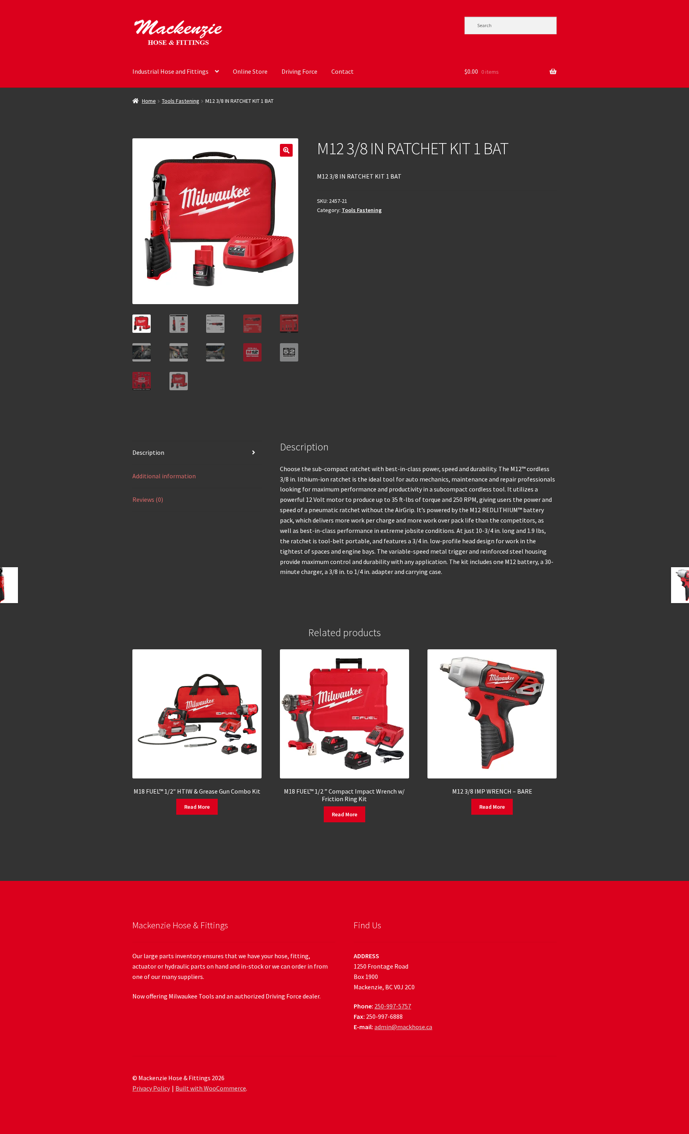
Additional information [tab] (164, 476)
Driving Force (299, 71)
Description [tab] (148, 452)
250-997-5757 (392, 1006)
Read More (197, 806)
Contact (342, 71)
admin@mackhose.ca (403, 1027)
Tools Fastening (180, 100)
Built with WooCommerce (210, 1088)
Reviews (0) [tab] (147, 499)
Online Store (250, 71)
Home (149, 100)
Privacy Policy (151, 1088)
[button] (286, 150)
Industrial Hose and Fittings (170, 71)
